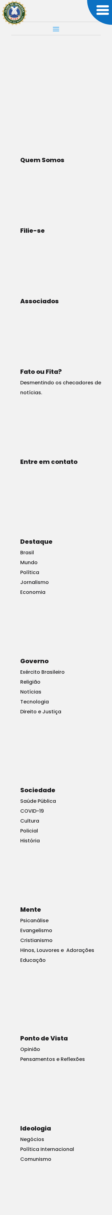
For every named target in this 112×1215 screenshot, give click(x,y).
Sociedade (37, 790)
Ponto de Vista (44, 1038)
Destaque (36, 541)
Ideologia (35, 1128)
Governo (34, 661)
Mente (30, 909)
